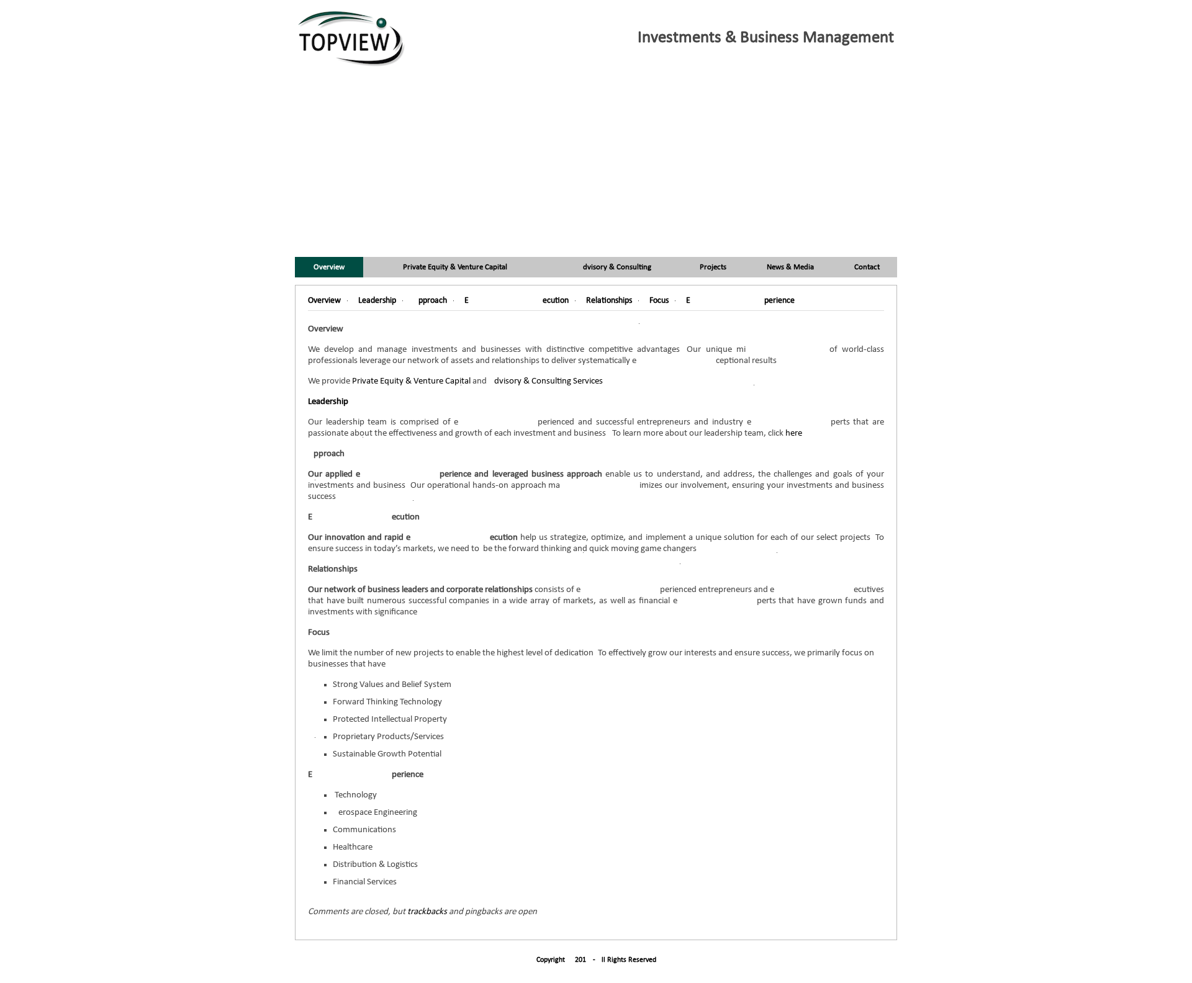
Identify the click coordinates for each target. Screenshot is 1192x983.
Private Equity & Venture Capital (455, 267)
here (793, 433)
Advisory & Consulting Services (546, 381)
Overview (329, 267)
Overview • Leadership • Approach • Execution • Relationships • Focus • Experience (551, 300)
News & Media (790, 267)
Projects (713, 267)
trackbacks (427, 912)
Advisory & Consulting (614, 267)
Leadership (328, 401)
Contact (867, 267)
